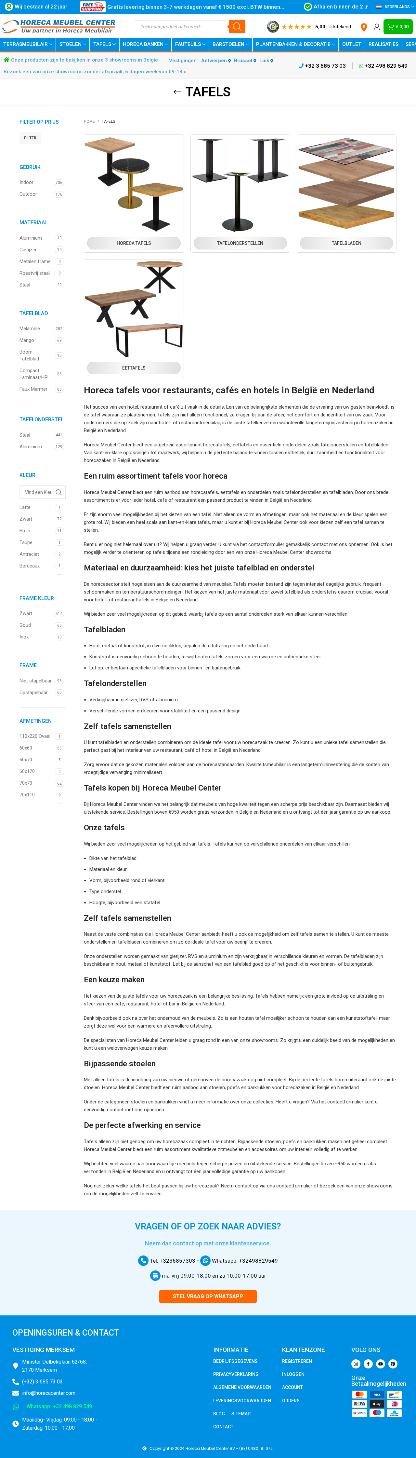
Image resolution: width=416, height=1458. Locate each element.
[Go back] (177, 92)
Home (89, 121)
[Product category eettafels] (133, 318)
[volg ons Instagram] (355, 1363)
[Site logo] (58, 26)
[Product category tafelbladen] (346, 193)
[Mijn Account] (377, 26)
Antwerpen (214, 60)
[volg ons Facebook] (368, 1363)
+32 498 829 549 (385, 66)
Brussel (244, 60)
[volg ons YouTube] (380, 1363)
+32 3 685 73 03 (325, 66)
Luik (264, 60)
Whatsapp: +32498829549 (244, 1260)
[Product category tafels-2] (133, 193)
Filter (30, 138)
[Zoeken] (237, 26)
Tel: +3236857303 (172, 1260)
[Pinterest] (392, 1363)
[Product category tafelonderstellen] (240, 193)
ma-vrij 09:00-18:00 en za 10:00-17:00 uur (213, 1275)
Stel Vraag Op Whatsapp (208, 1296)
